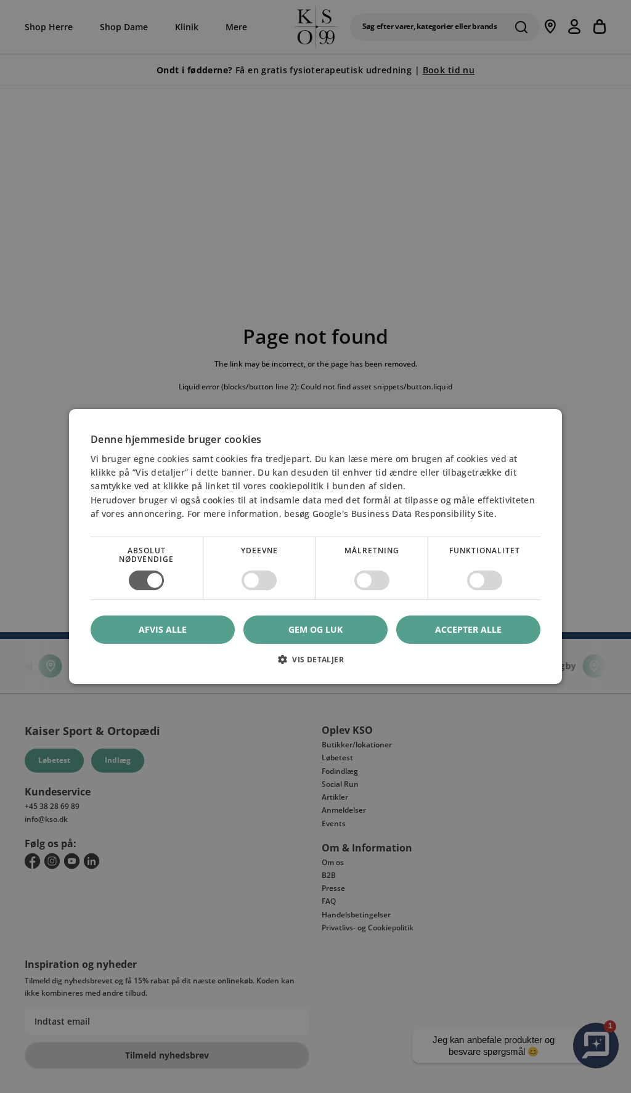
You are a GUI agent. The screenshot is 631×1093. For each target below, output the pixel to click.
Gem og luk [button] (315, 629)
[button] (315, 664)
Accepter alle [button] (468, 629)
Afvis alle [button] (163, 629)
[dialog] (315, 546)
